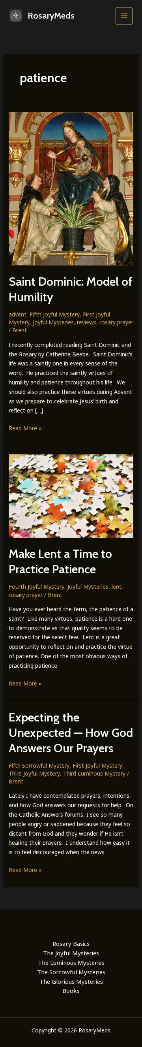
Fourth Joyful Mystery (36, 586)
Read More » (25, 428)
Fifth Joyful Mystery (55, 314)
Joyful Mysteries (53, 322)
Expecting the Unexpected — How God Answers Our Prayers (71, 732)
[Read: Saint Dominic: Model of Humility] (71, 188)
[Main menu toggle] (124, 16)
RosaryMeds (51, 15)
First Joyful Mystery (97, 765)
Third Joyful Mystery (34, 773)
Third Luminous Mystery (94, 773)
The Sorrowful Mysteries (71, 972)
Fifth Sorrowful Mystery (39, 765)
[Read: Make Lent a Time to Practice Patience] (71, 495)
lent (116, 586)
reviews (86, 322)
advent (17, 314)
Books (71, 990)
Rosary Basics (71, 943)
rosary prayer (116, 322)
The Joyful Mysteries (71, 953)
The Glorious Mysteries (71, 981)
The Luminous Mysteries (71, 962)
